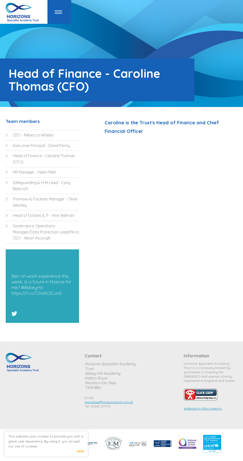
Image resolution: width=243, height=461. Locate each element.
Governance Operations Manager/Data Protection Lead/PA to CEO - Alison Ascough (46, 231)
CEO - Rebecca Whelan (33, 135)
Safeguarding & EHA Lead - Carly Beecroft (41, 185)
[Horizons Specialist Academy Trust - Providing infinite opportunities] (22, 13)
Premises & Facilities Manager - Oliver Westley (45, 202)
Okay (80, 451)
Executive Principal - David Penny (41, 145)
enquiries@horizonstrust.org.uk (109, 402)
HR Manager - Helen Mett (34, 172)
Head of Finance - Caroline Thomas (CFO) (44, 158)
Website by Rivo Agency (203, 408)
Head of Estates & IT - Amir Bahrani (43, 215)
